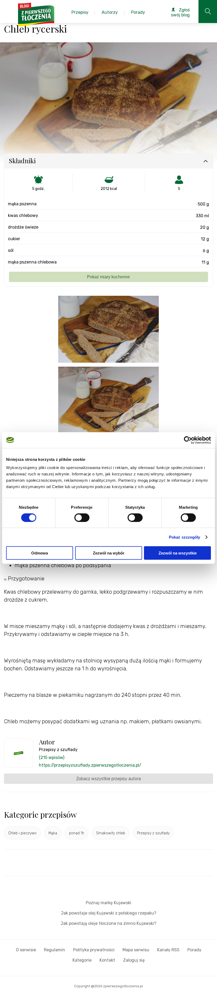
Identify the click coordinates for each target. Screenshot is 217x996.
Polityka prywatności (94, 949)
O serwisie (26, 949)
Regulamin (54, 949)
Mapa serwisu (136, 949)
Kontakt (107, 960)
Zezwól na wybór (108, 553)
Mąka (52, 833)
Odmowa (39, 553)
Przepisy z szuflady (153, 833)
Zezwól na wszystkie (178, 553)
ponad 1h (76, 833)
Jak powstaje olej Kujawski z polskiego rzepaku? (108, 913)
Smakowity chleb (110, 833)
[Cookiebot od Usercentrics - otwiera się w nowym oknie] (188, 440)
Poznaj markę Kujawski (108, 902)
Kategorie (82, 960)
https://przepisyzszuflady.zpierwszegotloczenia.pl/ (90, 765)
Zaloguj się (134, 960)
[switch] (81, 517)
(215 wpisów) (51, 757)
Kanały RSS (168, 949)
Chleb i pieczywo (22, 833)
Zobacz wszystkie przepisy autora (108, 778)
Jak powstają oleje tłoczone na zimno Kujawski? (108, 923)
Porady (194, 949)
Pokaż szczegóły (184, 537)
